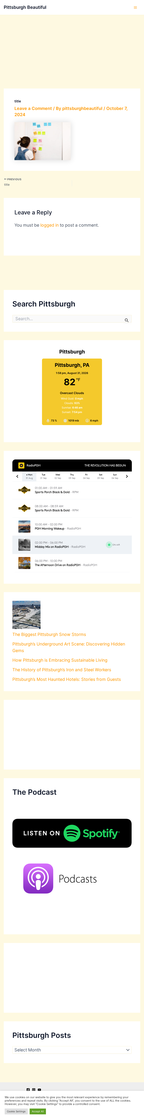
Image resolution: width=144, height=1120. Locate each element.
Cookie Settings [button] (16, 1111)
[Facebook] (28, 1089)
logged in (49, 225)
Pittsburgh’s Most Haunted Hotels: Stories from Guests (66, 679)
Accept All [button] (38, 1111)
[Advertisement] (72, 43)
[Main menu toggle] (135, 7)
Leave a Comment (33, 108)
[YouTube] (39, 1089)
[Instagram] (33, 1089)
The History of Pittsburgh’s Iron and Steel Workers (61, 669)
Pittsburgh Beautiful (25, 7)
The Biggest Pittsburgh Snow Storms (49, 634)
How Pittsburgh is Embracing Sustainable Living (59, 660)
